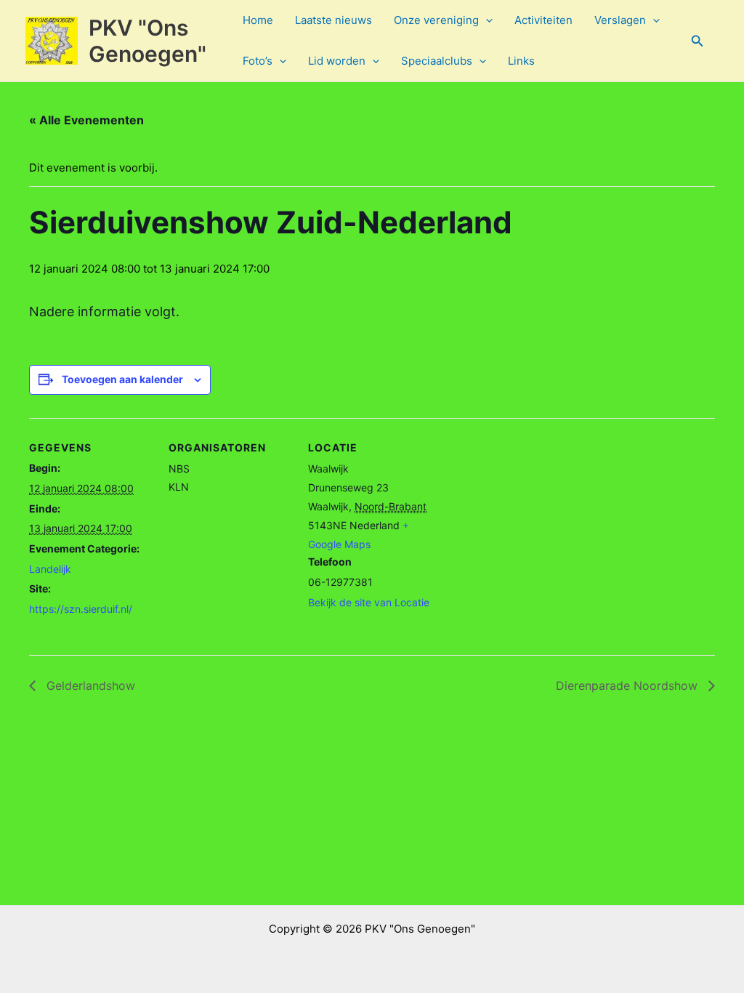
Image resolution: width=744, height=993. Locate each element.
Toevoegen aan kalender (122, 379)
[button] (486, 20)
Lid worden (336, 61)
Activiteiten (543, 20)
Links (521, 61)
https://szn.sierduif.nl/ (80, 609)
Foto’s (257, 61)
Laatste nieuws (333, 20)
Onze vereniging (436, 20)
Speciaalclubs (436, 61)
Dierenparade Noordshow (628, 685)
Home (258, 20)
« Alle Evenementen (86, 120)
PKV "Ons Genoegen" (147, 41)
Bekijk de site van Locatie (368, 602)
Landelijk (50, 569)
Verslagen (620, 20)
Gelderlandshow (89, 685)
